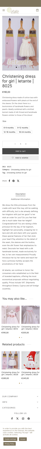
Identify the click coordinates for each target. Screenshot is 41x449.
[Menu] (3, 10)
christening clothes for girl (17, 173)
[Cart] (37, 10)
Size (4, 121)
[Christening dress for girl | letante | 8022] (30, 315)
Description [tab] (21, 194)
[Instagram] (23, 418)
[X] (18, 180)
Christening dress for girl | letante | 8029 (30, 373)
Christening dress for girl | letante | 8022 (30, 328)
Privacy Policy (9, 444)
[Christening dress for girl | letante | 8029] (30, 360)
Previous (7, 43)
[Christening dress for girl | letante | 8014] (10, 315)
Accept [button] (22, 439)
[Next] (36, 317)
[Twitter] (17, 418)
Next (34, 43)
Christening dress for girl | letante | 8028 (10, 373)
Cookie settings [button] (10, 439)
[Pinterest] (13, 180)
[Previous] (4, 317)
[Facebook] (9, 180)
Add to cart (20, 151)
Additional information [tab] (20, 199)
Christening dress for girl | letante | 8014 (10, 328)
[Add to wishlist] (17, 309)
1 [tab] (19, 337)
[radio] (8, 127)
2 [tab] (21, 337)
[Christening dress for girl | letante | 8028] (10, 360)
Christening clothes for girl (21, 170)
